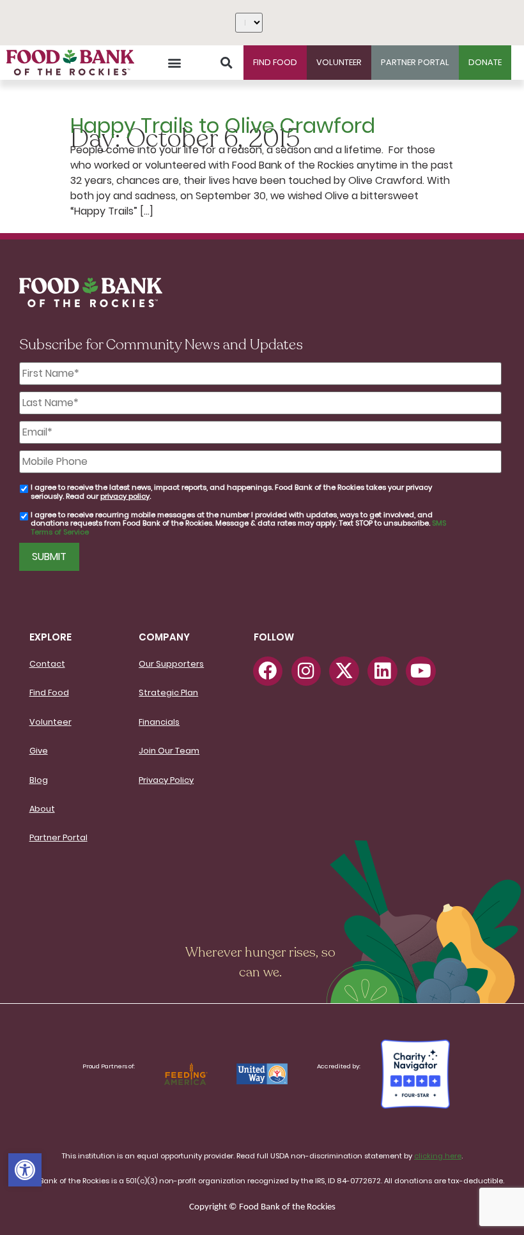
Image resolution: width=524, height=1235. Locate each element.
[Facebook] (267, 671)
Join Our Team (169, 750)
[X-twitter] (343, 671)
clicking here (437, 1156)
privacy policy (125, 496)
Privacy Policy (166, 780)
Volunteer (50, 721)
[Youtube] (420, 671)
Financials (159, 721)
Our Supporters (171, 663)
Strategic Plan (168, 692)
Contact (47, 663)
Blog (38, 780)
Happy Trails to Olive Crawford (222, 125)
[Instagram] (306, 671)
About (42, 808)
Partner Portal (58, 837)
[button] (25, 1169)
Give (38, 750)
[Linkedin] (382, 671)
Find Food (49, 692)
